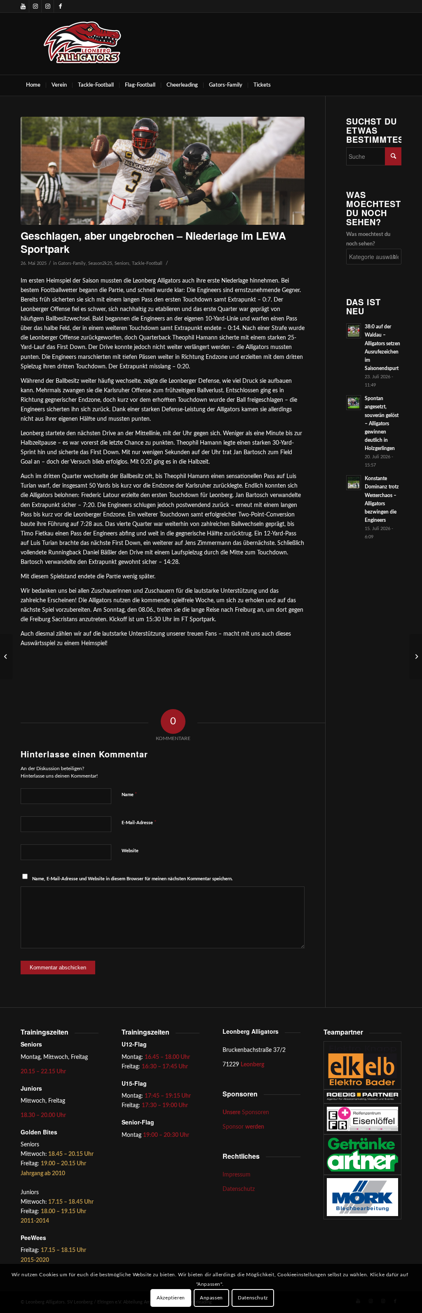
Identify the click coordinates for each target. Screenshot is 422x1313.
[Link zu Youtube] (23, 6)
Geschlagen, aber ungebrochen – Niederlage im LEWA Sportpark (153, 242)
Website (130, 851)
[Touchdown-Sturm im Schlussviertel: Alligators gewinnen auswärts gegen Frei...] (415, 656)
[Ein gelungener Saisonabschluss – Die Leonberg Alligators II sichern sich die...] (6, 656)
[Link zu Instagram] (35, 6)
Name (129, 794)
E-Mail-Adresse (139, 822)
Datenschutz (239, 1189)
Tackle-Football (147, 263)
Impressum (237, 1175)
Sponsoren (246, 1112)
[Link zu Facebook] (60, 6)
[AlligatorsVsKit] (163, 171)
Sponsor (243, 1127)
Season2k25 (100, 263)
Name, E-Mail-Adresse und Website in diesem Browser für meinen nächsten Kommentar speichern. (132, 879)
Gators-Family (72, 263)
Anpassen (211, 1297)
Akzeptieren (171, 1297)
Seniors (122, 263)
